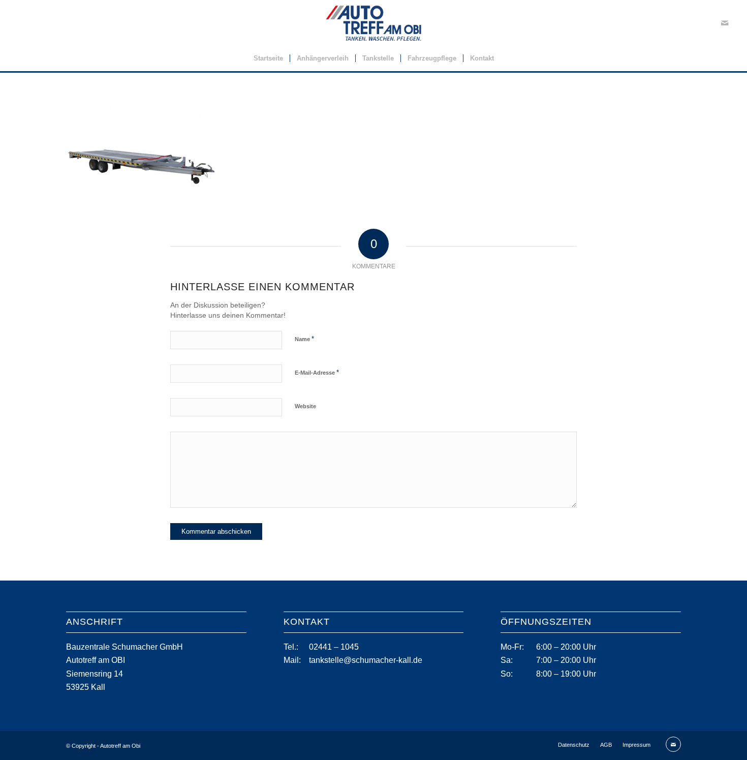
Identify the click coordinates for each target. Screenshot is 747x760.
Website (305, 406)
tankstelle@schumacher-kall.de (365, 660)
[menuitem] (268, 58)
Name (304, 339)
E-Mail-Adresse (317, 372)
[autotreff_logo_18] (373, 23)
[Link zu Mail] (724, 23)
